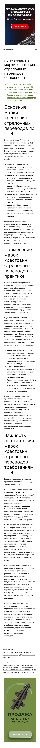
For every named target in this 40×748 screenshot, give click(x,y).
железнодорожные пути (28, 665)
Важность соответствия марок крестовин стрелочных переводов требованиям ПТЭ (21, 98)
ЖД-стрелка (8, 50)
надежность (17, 667)
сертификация (8, 672)
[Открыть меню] (36, 50)
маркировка (7, 667)
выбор (16, 665)
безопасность (8, 665)
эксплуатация (28, 672)
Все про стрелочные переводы (14, 652)
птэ (35, 670)
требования (18, 672)
